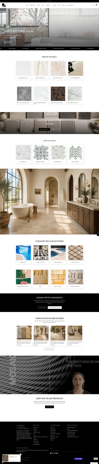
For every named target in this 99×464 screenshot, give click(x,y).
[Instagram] (52, 453)
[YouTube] (57, 453)
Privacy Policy (35, 441)
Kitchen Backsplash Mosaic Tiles (73, 436)
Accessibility (52, 438)
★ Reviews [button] (98, 233)
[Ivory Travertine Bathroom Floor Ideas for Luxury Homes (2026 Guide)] (41, 333)
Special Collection (70, 5)
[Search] (92, 5)
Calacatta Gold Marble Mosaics (72, 430)
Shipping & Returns (36, 444)
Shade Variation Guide (54, 436)
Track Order (52, 427)
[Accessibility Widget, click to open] (2, 462)
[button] (1, 1)
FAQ (34, 433)
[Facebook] (50, 453)
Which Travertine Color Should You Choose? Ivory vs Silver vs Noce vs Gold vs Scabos (23, 343)
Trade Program (53, 430)
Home (27, 5)
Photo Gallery (52, 432)
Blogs (34, 435)
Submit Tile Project (36, 432)
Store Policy (35, 439)
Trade (59, 5)
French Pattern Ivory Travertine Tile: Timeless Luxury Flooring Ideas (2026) (57, 343)
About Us (35, 430)
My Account (35, 427)
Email (51, 448)
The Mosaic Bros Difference (55, 433)
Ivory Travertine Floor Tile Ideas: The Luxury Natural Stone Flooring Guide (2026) (74, 343)
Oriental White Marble (71, 433)
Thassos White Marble (71, 432)
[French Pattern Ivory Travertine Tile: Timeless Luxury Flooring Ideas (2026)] (58, 333)
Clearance (63, 5)
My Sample (94, 463)
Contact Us (52, 435)
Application (48, 5)
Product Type (32, 5)
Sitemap (51, 439)
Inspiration (55, 5)
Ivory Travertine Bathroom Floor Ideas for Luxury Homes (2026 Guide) (41, 343)
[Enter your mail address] (81, 450)
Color (43, 5)
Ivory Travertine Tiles (71, 435)
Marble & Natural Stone (71, 427)
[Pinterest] (55, 453)
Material (38, 5)
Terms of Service (36, 442)
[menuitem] (27, 5)
